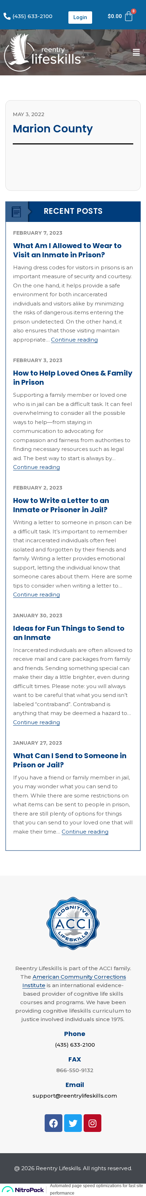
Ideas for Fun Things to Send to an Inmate (68, 633)
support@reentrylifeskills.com (75, 1095)
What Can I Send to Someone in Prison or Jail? (70, 760)
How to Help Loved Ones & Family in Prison (73, 377)
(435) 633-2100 (75, 1044)
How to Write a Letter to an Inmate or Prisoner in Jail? (61, 505)
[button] (80, 17)
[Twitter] (73, 1123)
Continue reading (74, 339)
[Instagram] (92, 1123)
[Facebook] (53, 1123)
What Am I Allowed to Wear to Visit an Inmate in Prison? (67, 250)
